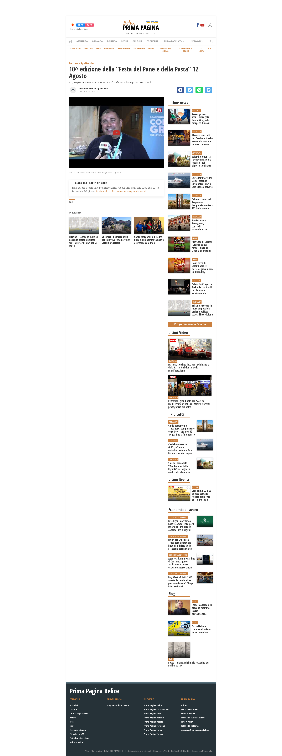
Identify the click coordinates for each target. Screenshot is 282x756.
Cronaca (97, 41)
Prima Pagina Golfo (152, 713)
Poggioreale (124, 48)
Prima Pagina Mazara (153, 721)
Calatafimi (75, 48)
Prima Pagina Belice (153, 705)
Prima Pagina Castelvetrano (156, 709)
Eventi (72, 721)
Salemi (151, 48)
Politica (112, 41)
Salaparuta (139, 48)
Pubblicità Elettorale (190, 725)
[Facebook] (197, 25)
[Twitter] (189, 90)
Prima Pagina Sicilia (153, 730)
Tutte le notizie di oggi (80, 738)
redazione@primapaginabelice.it (195, 730)
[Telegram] (208, 90)
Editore (184, 705)
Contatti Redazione (189, 709)
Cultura (137, 41)
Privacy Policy (187, 721)
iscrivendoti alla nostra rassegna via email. (121, 191)
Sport (124, 41)
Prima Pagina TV (77, 734)
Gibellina (88, 48)
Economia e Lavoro (78, 730)
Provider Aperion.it (189, 713)
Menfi (98, 48)
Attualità (82, 41)
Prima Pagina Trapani (153, 734)
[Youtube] (202, 25)
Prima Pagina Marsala (154, 717)
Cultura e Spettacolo (79, 713)
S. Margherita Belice (186, 49)
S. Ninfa (201, 49)
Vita (210, 48)
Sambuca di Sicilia (165, 49)
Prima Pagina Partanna (154, 725)
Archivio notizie (76, 742)
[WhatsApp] (199, 90)
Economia (152, 41)
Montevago (109, 48)
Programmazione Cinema (118, 705)
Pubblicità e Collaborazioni (193, 717)
